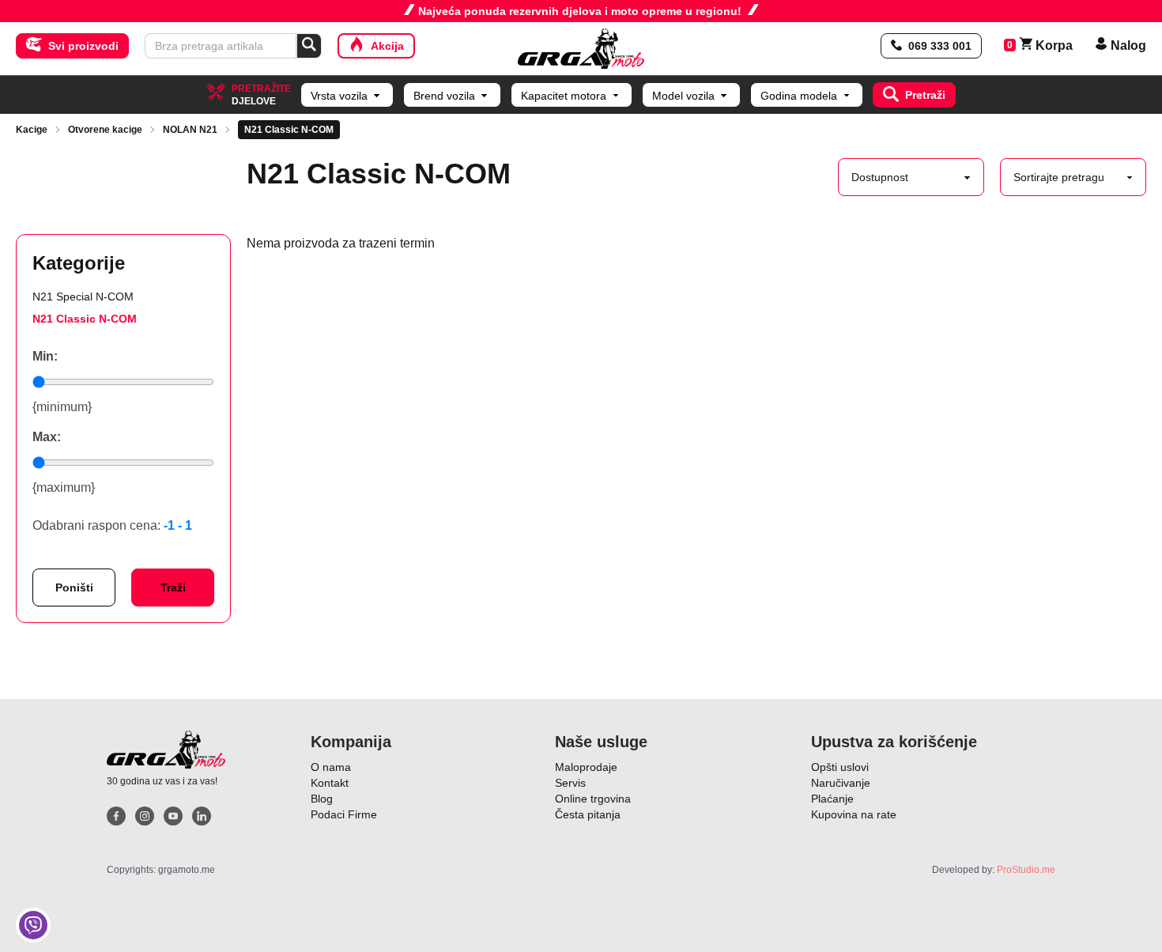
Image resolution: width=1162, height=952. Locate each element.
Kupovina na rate (853, 814)
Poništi (74, 587)
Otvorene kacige (105, 129)
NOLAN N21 (190, 129)
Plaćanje (832, 798)
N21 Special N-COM (83, 296)
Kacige (31, 129)
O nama (331, 767)
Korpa (1046, 45)
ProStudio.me (1026, 869)
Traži (173, 587)
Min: (45, 356)
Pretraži (925, 95)
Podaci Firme (344, 814)
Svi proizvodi (83, 46)
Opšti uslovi (840, 767)
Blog (322, 798)
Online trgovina (593, 798)
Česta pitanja (588, 814)
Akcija (387, 46)
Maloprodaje (586, 767)
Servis (570, 782)
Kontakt (330, 782)
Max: (46, 437)
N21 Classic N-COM (289, 129)
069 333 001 (939, 46)
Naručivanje (840, 782)
